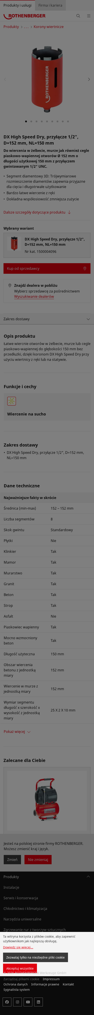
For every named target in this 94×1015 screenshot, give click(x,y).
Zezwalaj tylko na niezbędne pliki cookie (35, 957)
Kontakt (68, 984)
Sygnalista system (16, 989)
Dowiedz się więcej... (18, 947)
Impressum (51, 979)
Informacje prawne (45, 984)
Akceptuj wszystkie (20, 968)
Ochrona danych (15, 984)
